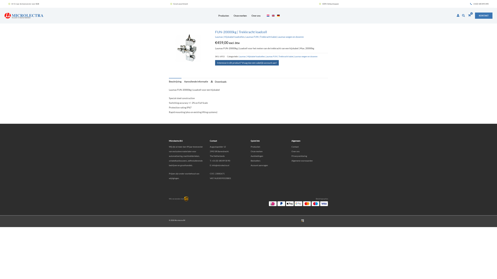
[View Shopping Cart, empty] (469, 15)
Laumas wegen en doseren (291, 36)
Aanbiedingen (257, 156)
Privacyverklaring (299, 156)
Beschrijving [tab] (175, 81)
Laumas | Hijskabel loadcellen (230, 36)
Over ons (295, 151)
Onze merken (257, 151)
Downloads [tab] (220, 81)
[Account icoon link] (458, 15)
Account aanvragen (259, 165)
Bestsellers (255, 160)
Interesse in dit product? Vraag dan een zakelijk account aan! (247, 62)
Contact (295, 146)
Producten (255, 146)
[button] (463, 16)
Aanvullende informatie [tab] (196, 81)
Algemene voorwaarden (302, 160)
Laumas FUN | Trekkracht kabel (261, 36)
